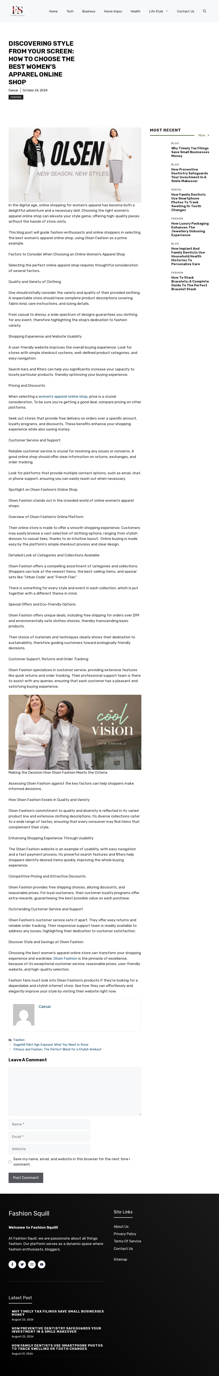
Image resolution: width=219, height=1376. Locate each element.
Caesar (13, 90)
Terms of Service (127, 1241)
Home (53, 11)
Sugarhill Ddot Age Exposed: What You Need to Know (51, 1045)
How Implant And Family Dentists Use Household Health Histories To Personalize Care (188, 256)
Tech (70, 11)
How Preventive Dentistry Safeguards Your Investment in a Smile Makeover (189, 175)
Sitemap (120, 1259)
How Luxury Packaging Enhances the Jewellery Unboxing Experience (190, 229)
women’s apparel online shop (62, 396)
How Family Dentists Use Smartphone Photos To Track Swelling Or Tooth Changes (188, 202)
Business (88, 11)
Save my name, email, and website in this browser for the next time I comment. (71, 1162)
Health (136, 11)
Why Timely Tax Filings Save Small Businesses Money (190, 152)
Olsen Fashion (65, 958)
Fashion (16, 97)
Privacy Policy (125, 1234)
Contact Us (185, 11)
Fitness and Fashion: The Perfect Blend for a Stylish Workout (57, 1049)
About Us (121, 1227)
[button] (204, 11)
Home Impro (113, 11)
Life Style (156, 11)
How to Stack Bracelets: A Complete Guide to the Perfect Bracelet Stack (190, 283)
